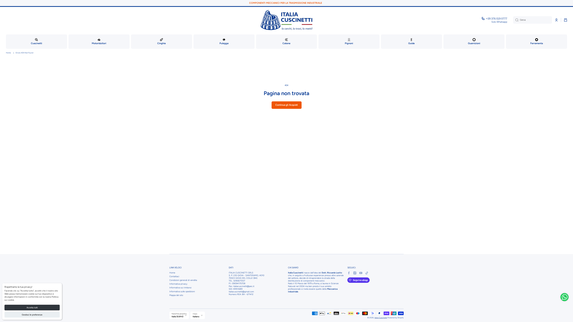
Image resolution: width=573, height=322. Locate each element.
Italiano (196, 316)
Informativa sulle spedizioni (182, 291)
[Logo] (286, 20)
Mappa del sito (176, 295)
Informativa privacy (178, 284)
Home (8, 53)
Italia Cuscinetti (381, 318)
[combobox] (532, 20)
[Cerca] (515, 20)
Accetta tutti (32, 307)
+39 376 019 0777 (496, 18)
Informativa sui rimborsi (180, 287)
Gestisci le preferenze (32, 315)
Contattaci (174, 276)
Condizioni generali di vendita (183, 280)
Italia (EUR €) (177, 316)
